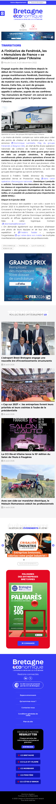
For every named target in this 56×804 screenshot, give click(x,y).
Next (53, 545)
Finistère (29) (23, 246)
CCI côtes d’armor (29, 781)
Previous (2, 545)
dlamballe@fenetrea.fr (15, 224)
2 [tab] (26, 560)
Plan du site (28, 722)
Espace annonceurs (28, 695)
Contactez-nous (28, 708)
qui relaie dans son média (29, 235)
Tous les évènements (28, 564)
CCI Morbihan (27, 768)
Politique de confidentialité (28, 796)
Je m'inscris (28, 747)
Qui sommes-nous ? (28, 701)
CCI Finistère (26, 775)
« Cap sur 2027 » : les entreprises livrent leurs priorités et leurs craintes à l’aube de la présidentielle (27, 407)
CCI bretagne (27, 755)
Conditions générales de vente (28, 714)
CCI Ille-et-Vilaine (29, 762)
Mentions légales (27, 794)
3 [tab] (29, 560)
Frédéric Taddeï (28, 232)
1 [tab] (24, 560)
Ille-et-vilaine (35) (37, 246)
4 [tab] (32, 560)
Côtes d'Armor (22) (9, 246)
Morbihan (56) (7, 248)
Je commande (28, 643)
